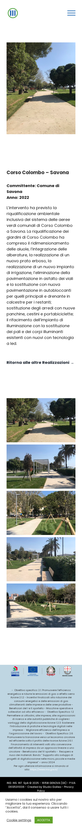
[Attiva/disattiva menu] (71, 13)
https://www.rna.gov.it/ (44, 769)
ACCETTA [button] (43, 820)
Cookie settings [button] (19, 820)
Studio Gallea (52, 787)
